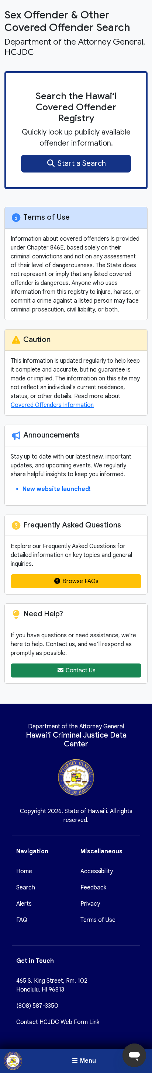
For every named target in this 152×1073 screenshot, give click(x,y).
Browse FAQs (80, 581)
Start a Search (81, 163)
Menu (87, 1061)
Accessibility (96, 871)
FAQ (21, 920)
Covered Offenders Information (52, 405)
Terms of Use (97, 920)
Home (24, 871)
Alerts (24, 903)
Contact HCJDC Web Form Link (57, 1022)
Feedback (93, 887)
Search (25, 887)
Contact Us (80, 670)
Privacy (90, 903)
